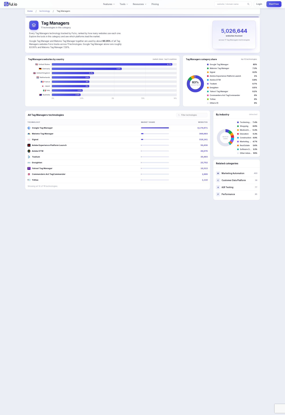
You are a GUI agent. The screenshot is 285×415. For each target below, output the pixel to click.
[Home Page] (26, 4)
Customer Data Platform (237, 180)
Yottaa (35, 180)
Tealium (36, 157)
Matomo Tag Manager (42, 133)
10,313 (204, 168)
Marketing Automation (237, 173)
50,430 (204, 145)
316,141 (203, 139)
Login (259, 4)
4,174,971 (202, 128)
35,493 (204, 157)
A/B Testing (237, 187)
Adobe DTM (37, 151)
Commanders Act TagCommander (48, 174)
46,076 (204, 151)
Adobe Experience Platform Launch (49, 145)
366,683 (203, 133)
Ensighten (37, 162)
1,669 (205, 174)
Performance (237, 194)
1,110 (205, 180)
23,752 (204, 162)
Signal (35, 139)
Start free (274, 4)
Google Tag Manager (42, 128)
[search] (248, 4)
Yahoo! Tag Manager (42, 168)
